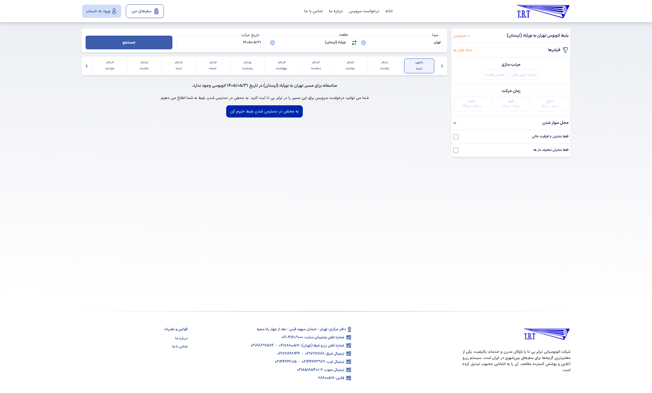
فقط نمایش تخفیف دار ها (551, 150)
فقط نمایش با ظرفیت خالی (550, 136)
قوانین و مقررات (176, 329)
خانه (389, 11)
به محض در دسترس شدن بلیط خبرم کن (264, 111)
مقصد (343, 34)
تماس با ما (313, 11)
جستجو (129, 42)
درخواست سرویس (364, 11)
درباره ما (336, 11)
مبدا (435, 35)
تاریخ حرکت (250, 35)
